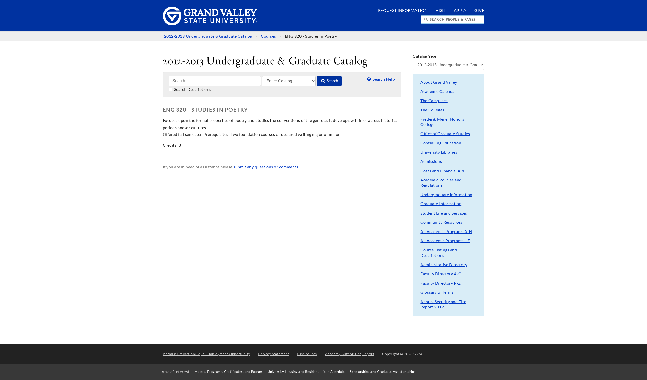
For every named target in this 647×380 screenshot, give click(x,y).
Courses (269, 36)
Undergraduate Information (446, 194)
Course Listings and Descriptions (438, 253)
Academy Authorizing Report (349, 354)
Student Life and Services (443, 213)
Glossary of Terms (436, 292)
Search (332, 80)
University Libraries (438, 152)
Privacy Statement (273, 354)
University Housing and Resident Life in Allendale (306, 372)
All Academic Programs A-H (446, 231)
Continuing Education (440, 143)
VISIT (441, 10)
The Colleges (432, 110)
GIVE (479, 10)
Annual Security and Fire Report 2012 (443, 304)
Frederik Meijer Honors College (442, 122)
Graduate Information (440, 203)
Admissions (431, 161)
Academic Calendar (438, 91)
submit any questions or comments (265, 167)
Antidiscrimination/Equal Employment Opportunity (206, 354)
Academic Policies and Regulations (440, 182)
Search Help (383, 79)
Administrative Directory (443, 264)
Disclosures (307, 354)
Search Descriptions (192, 89)
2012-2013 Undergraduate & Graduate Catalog (208, 36)
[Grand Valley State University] (210, 24)
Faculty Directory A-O (441, 273)
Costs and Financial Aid (442, 170)
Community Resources (441, 222)
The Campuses (433, 100)
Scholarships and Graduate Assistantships (382, 372)
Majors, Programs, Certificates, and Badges (229, 372)
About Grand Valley (438, 82)
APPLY (460, 10)
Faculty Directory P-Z (440, 283)
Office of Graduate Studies (445, 133)
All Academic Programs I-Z (445, 240)
